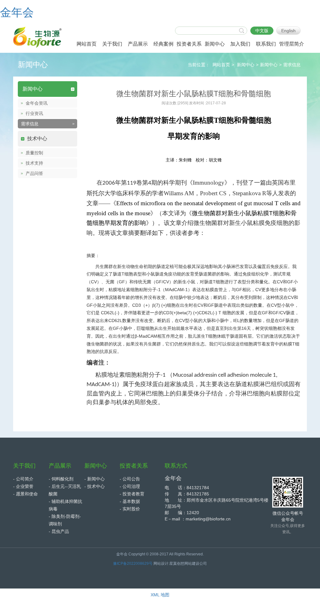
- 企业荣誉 (23, 486)
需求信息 (292, 64)
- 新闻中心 (94, 478)
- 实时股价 (130, 508)
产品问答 (34, 173)
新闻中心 (245, 64)
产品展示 (60, 466)
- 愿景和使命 (25, 493)
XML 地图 (160, 594)
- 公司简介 (23, 478)
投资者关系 (134, 466)
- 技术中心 (94, 486)
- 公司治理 (130, 486)
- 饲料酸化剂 (61, 478)
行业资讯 (34, 113)
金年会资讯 (37, 103)
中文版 (261, 30)
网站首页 (221, 64)
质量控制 (34, 152)
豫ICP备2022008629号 (132, 563)
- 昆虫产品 (59, 531)
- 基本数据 (130, 501)
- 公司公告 (130, 478)
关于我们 (24, 466)
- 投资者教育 (132, 493)
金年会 (17, 12)
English (288, 30)
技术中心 (37, 138)
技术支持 (34, 163)
